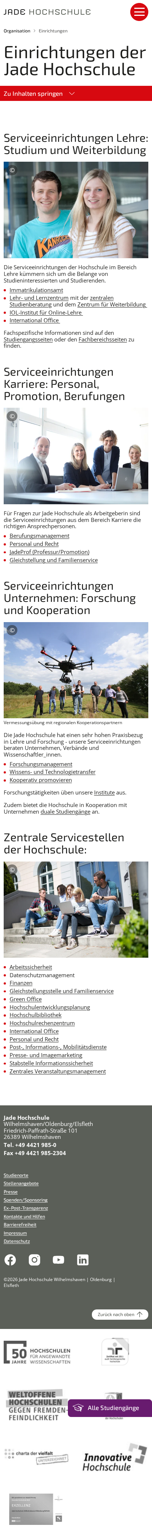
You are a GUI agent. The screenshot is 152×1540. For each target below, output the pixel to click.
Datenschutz (17, 1241)
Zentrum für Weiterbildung (112, 304)
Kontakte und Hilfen (24, 1216)
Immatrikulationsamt (36, 290)
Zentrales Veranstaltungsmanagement (58, 1071)
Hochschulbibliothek (36, 1014)
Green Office (26, 999)
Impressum (15, 1233)
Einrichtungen (53, 31)
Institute (104, 792)
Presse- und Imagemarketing (46, 1055)
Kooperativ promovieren (41, 779)
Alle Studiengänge (113, 1407)
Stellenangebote (21, 1183)
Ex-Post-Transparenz (26, 1208)
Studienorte (16, 1175)
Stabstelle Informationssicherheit (51, 1063)
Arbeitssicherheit (31, 967)
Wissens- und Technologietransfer (53, 771)
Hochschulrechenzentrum (42, 1023)
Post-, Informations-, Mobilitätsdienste (58, 1046)
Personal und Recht (34, 543)
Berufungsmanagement (39, 535)
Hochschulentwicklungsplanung (50, 1007)
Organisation (17, 31)
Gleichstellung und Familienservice (54, 560)
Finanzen (21, 982)
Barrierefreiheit (20, 1224)
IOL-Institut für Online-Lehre (46, 312)
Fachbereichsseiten (103, 339)
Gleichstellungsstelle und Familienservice (62, 990)
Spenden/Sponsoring (26, 1200)
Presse (11, 1192)
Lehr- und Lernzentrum (39, 297)
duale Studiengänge (65, 811)
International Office (35, 320)
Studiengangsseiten (28, 339)
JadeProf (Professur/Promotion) (49, 551)
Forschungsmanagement (41, 764)
